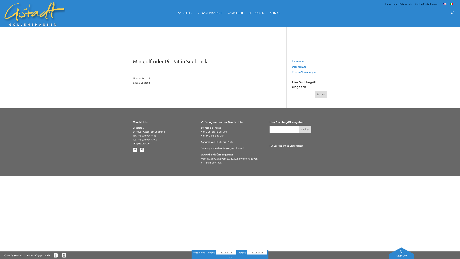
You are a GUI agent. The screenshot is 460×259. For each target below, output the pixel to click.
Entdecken (256, 12)
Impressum (391, 4)
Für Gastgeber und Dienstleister (286, 145)
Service (275, 12)
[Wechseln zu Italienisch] (451, 3)
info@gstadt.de (141, 143)
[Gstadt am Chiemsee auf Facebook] (135, 150)
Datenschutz (405, 4)
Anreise (211, 252)
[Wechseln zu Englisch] (444, 3)
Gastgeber (235, 12)
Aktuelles (185, 12)
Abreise (242, 252)
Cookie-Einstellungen (426, 4)
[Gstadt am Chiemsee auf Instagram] (142, 150)
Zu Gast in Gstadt (210, 12)
